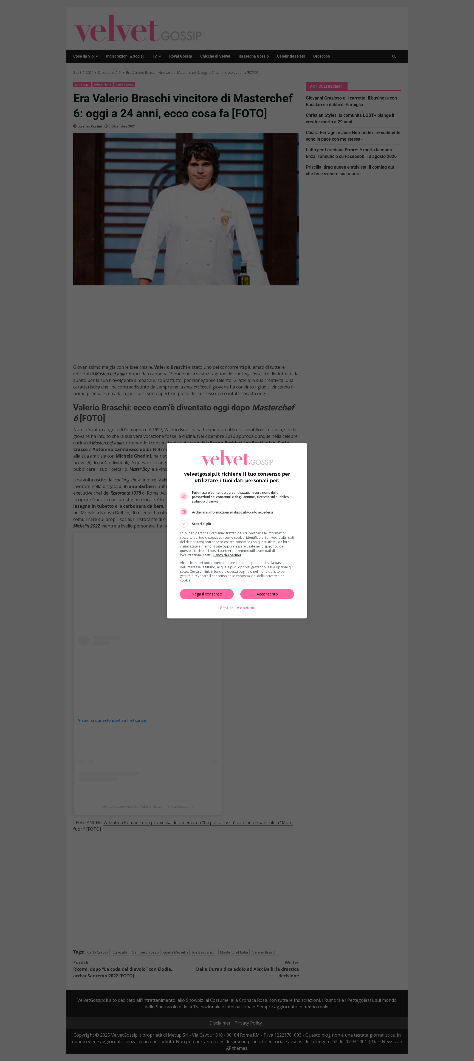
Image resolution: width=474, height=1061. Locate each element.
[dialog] (237, 531)
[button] (237, 524)
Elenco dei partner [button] (227, 555)
